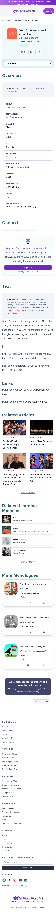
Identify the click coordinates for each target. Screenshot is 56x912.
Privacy (24, 885)
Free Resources (9, 765)
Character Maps (9, 738)
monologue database (16, 310)
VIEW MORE (28, 492)
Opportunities (8, 808)
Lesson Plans (8, 758)
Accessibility (7, 885)
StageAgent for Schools (12, 789)
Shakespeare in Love (29, 41)
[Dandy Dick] (11, 655)
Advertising (7, 843)
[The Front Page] (11, 624)
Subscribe (28, 868)
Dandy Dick (24, 655)
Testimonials (7, 796)
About (4, 835)
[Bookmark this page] (31, 52)
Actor (15, 529)
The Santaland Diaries (29, 593)
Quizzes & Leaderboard (12, 823)
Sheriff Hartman (27, 622)
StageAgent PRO (9, 781)
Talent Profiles (8, 742)
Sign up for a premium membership (26, 248)
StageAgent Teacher (11, 785)
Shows (5, 727)
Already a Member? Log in (28, 272)
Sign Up (28, 267)
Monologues (6, 21)
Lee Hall (24, 45)
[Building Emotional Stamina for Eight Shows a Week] (14, 427)
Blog (4, 820)
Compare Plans (8, 792)
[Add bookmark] (44, 603)
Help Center (7, 847)
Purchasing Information (12, 769)
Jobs (4, 839)
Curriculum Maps (9, 754)
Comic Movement (20, 550)
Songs (5, 734)
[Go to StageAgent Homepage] (28, 898)
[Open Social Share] (38, 52)
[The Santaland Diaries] (11, 593)
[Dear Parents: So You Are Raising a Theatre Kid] (41, 461)
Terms (16, 885)
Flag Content (43, 702)
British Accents (19, 539)
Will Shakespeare (28, 38)
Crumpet (25, 588)
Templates (6, 816)
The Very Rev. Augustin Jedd (33, 651)
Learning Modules (10, 761)
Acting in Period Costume (24, 518)
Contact (5, 851)
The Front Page (26, 626)
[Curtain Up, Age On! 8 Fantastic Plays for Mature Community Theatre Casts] (14, 461)
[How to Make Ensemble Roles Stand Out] (41, 427)
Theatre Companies (10, 812)
